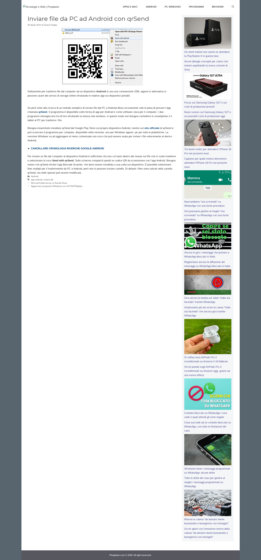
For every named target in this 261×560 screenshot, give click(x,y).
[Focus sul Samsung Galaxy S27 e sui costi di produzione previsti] (207, 87)
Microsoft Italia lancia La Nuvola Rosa (49, 183)
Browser (218, 6)
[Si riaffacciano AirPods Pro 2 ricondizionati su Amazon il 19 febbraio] (207, 337)
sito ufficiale (151, 128)
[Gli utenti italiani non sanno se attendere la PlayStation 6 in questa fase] (207, 33)
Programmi (196, 6)
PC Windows (173, 6)
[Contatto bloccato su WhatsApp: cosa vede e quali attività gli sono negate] (207, 394)
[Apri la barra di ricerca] (233, 7)
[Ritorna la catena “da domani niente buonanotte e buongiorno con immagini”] (207, 503)
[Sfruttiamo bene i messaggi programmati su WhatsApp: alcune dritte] (207, 450)
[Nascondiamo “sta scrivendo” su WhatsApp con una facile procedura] (207, 185)
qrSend (43, 112)
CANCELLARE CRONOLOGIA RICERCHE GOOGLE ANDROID (67, 148)
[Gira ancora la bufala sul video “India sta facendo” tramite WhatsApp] (207, 282)
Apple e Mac (130, 6)
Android (151, 6)
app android (36, 179)
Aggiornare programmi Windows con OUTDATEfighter (56, 186)
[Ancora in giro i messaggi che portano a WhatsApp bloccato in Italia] (207, 237)
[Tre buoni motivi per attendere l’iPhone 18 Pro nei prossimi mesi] (207, 133)
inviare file (48, 179)
